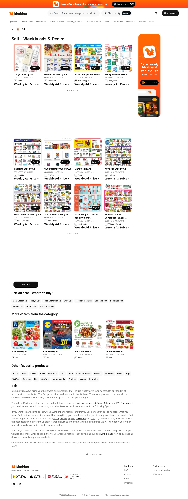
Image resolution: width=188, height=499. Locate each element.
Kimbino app (106, 433)
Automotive (117, 21)
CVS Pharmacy (123, 403)
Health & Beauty (93, 21)
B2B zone (157, 474)
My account (171, 13)
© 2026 (67, 495)
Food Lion (80, 403)
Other (106, 21)
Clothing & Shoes (75, 21)
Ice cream (52, 373)
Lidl (94, 403)
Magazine (130, 21)
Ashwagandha (59, 379)
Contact (128, 474)
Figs (128, 373)
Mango (83, 379)
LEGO (70, 373)
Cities (151, 21)
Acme (89, 403)
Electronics (41, 21)
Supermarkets (27, 21)
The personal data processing (117, 495)
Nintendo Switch (83, 373)
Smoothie (93, 379)
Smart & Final (104, 403)
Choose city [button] (114, 13)
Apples (33, 373)
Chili (63, 373)
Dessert (97, 373)
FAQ (126, 470)
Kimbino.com (27, 415)
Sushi (42, 373)
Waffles (16, 379)
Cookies (72, 379)
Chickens (27, 379)
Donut (120, 373)
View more (26, 284)
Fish (36, 379)
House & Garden (56, 21)
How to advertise (161, 470)
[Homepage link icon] (87, 454)
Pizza (15, 373)
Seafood (45, 379)
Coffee (24, 373)
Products (142, 21)
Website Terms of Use (90, 495)
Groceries (109, 373)
